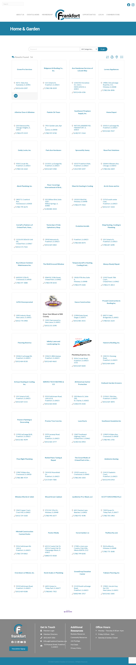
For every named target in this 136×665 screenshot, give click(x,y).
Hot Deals (74, 645)
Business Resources (78, 634)
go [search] (104, 49)
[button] (13, 57)
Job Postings (75, 641)
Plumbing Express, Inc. (81, 355)
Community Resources (79, 637)
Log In (101, 15)
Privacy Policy (76, 648)
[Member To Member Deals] (16, 97)
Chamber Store (113, 15)
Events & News (33, 15)
